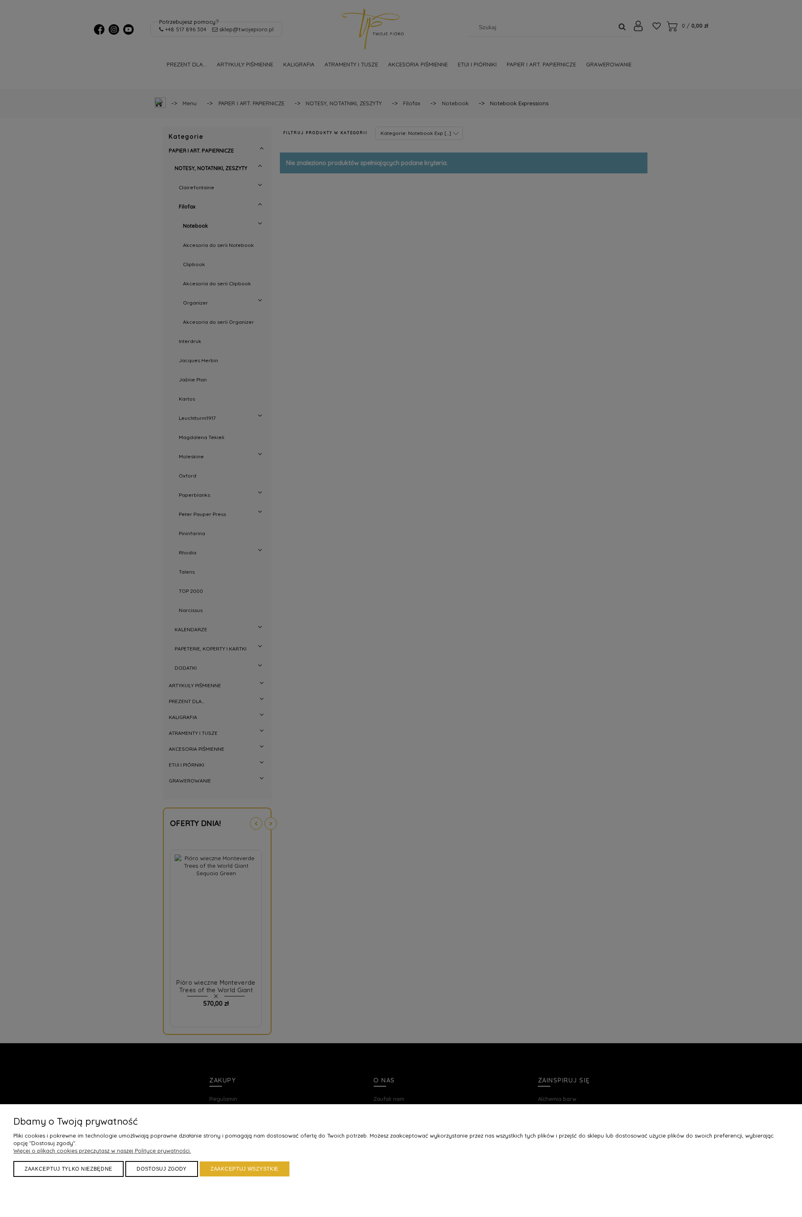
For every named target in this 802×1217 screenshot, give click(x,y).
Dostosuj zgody (162, 1169)
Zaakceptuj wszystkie (245, 1169)
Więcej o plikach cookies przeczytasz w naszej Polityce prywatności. (102, 1150)
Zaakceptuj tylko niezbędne (68, 1169)
